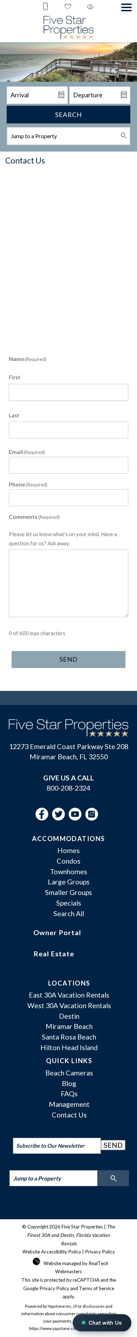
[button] (126, 7)
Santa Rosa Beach (69, 1036)
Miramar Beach (69, 1026)
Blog (69, 1083)
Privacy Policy (100, 1252)
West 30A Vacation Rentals (69, 1005)
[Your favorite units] (68, 7)
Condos (68, 861)
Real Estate (53, 953)
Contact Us (69, 1114)
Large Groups (69, 881)
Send (68, 659)
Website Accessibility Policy (51, 1252)
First (14, 377)
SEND (113, 1145)
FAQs (69, 1093)
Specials (68, 903)
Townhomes (68, 871)
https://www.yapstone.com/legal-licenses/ (68, 1328)
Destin (69, 1016)
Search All (68, 913)
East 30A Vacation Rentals (69, 995)
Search (68, 114)
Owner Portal (57, 932)
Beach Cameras (69, 1072)
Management (69, 1104)
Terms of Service (96, 1288)
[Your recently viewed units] (90, 7)
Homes (68, 850)
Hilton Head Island (69, 1047)
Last (14, 415)
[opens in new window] (43, 818)
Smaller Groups (68, 892)
